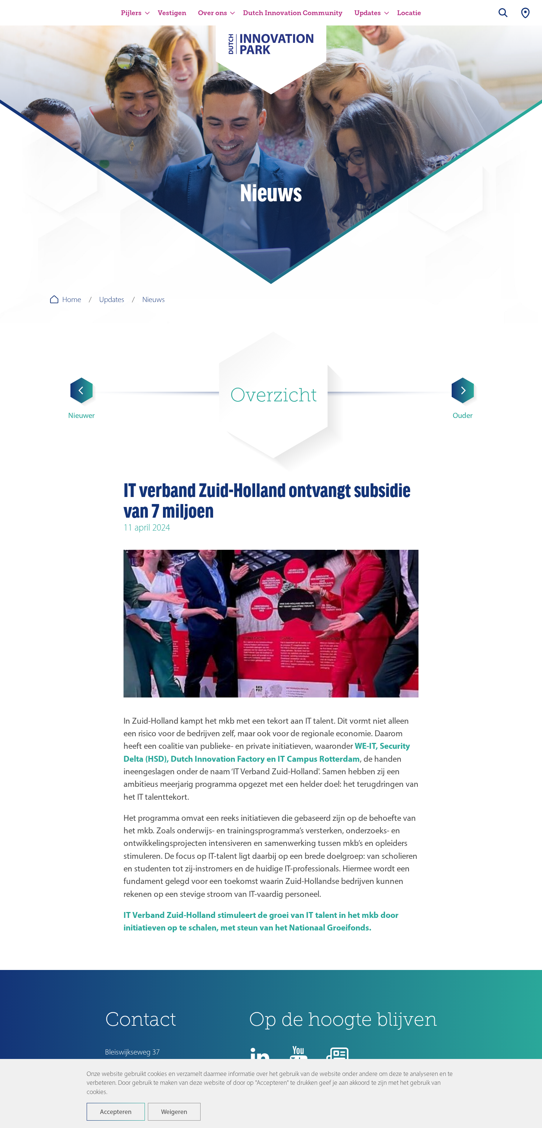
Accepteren (116, 1111)
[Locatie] (525, 12)
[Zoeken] (503, 12)
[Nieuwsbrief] (337, 1057)
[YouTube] (299, 1057)
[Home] (271, 49)
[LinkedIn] (260, 1057)
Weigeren (174, 1111)
